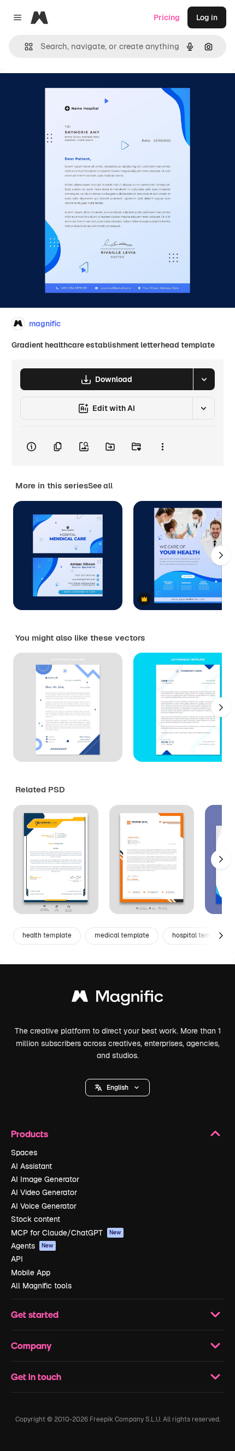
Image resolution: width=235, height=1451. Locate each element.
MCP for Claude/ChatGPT (66, 1233)
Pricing (167, 17)
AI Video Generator (44, 1192)
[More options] (162, 446)
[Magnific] (117, 998)
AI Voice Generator (44, 1206)
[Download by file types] (204, 379)
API (17, 1259)
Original (70, 93)
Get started (34, 1314)
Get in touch (36, 1376)
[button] (117, 1087)
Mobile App (30, 1272)
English (117, 1087)
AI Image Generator (45, 1179)
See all (100, 486)
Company (31, 1345)
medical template (122, 935)
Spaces (24, 1152)
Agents (32, 1246)
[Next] (221, 555)
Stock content (35, 1219)
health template (47, 935)
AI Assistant (31, 1166)
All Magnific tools (41, 1286)
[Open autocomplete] (24, 47)
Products (29, 1133)
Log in (207, 17)
